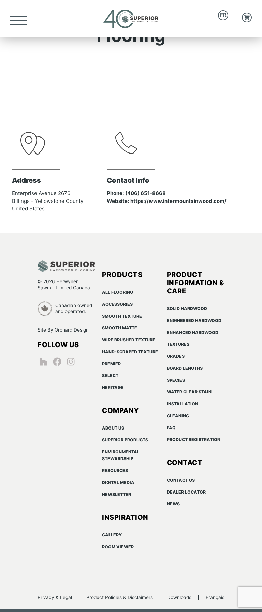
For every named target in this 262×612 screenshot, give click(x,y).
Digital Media (118, 482)
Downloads (179, 597)
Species (176, 380)
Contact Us (181, 480)
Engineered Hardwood (194, 320)
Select (110, 375)
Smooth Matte (119, 328)
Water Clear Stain (189, 391)
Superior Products (125, 439)
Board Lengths (185, 368)
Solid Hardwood (187, 308)
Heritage (112, 387)
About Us (113, 428)
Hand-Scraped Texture (130, 351)
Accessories (117, 304)
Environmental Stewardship (121, 455)
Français (215, 597)
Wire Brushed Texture (128, 339)
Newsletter (116, 494)
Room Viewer (118, 546)
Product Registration (193, 439)
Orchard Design (72, 330)
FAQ (171, 427)
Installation (182, 403)
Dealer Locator (186, 492)
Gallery (112, 534)
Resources (115, 470)
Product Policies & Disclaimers (119, 597)
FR (223, 15)
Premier (111, 363)
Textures (178, 344)
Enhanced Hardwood (192, 332)
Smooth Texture (122, 316)
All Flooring (117, 292)
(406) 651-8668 (145, 193)
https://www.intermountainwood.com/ (178, 201)
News (173, 503)
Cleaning (178, 415)
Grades (176, 356)
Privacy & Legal (55, 597)
